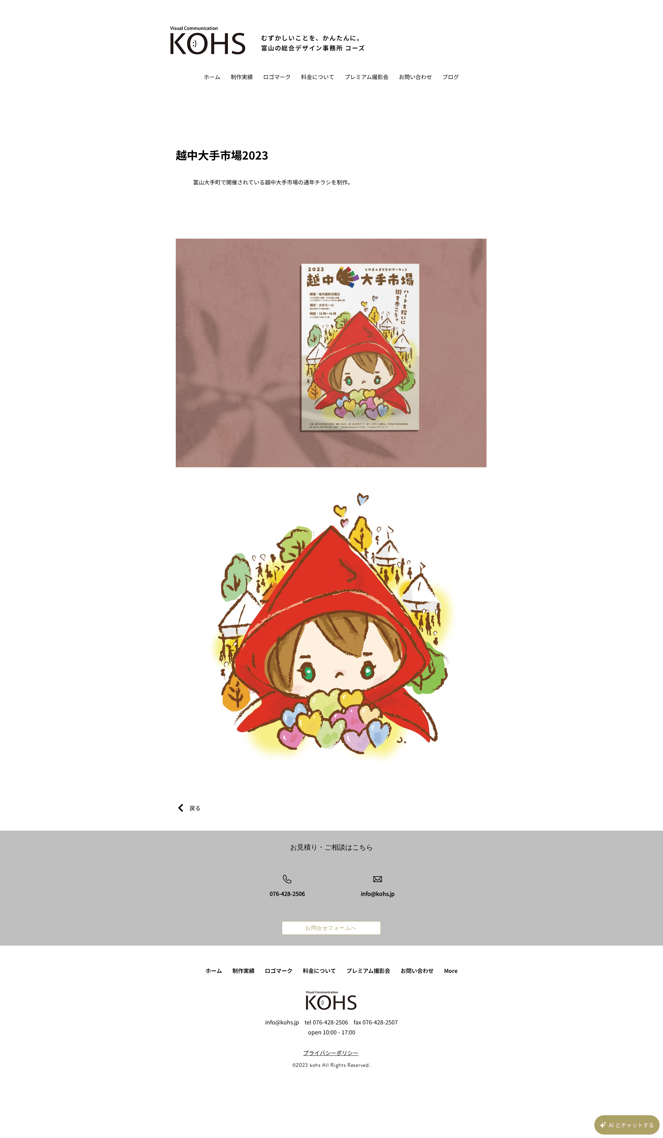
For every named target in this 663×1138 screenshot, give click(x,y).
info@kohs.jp (282, 1022)
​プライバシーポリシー (330, 1053)
